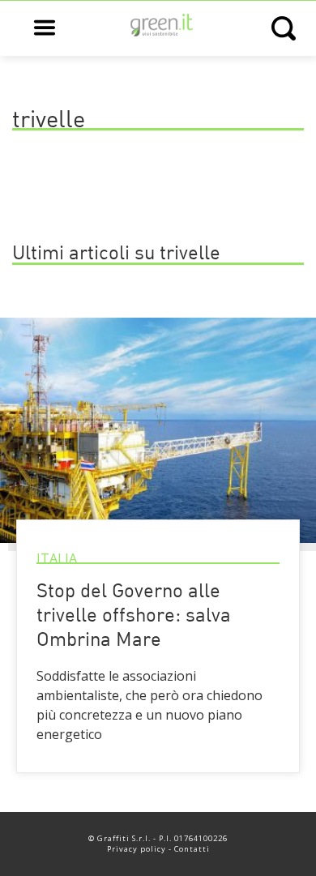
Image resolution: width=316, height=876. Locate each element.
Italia (56, 558)
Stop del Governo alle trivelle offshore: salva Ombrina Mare (133, 617)
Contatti (192, 849)
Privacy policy (136, 849)
